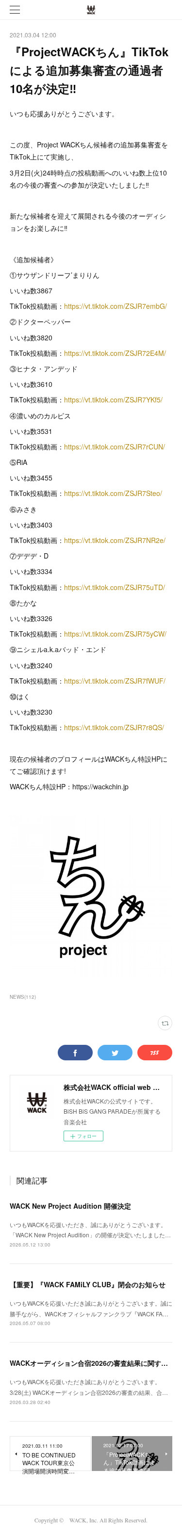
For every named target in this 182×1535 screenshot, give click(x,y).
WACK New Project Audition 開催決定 (70, 1206)
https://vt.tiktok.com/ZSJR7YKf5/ (113, 399)
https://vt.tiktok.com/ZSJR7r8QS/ (114, 727)
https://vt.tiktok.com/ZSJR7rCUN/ (114, 446)
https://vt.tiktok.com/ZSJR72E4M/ (115, 353)
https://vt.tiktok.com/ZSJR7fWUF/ (114, 681)
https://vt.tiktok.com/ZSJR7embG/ (115, 306)
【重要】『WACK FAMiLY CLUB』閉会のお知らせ (87, 1284)
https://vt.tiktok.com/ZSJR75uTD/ (114, 587)
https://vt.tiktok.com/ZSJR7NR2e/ (114, 540)
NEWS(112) (23, 996)
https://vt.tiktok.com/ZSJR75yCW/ (115, 634)
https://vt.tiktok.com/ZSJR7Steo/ (113, 493)
